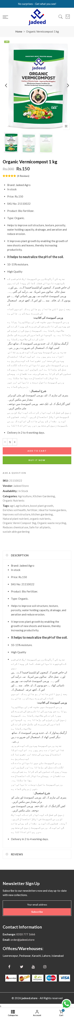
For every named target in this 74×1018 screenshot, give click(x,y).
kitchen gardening (42, 514)
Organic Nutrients (13, 500)
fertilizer (32, 510)
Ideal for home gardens (52, 510)
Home (18, 31)
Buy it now (37, 460)
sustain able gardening (16, 531)
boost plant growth (41, 505)
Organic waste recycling (51, 523)
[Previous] (6, 85)
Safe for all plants (39, 527)
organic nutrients (40, 518)
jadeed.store (30, 998)
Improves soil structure (16, 514)
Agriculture (25, 496)
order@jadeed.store (22, 939)
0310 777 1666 (25, 934)
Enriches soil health (14, 510)
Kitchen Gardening (44, 496)
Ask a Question (14, 473)
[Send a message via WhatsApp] (66, 1004)
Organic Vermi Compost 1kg (19, 523)
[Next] (67, 85)
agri (12, 505)
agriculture (22, 505)
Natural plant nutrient (16, 518)
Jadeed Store (21, 485)
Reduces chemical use (15, 527)
